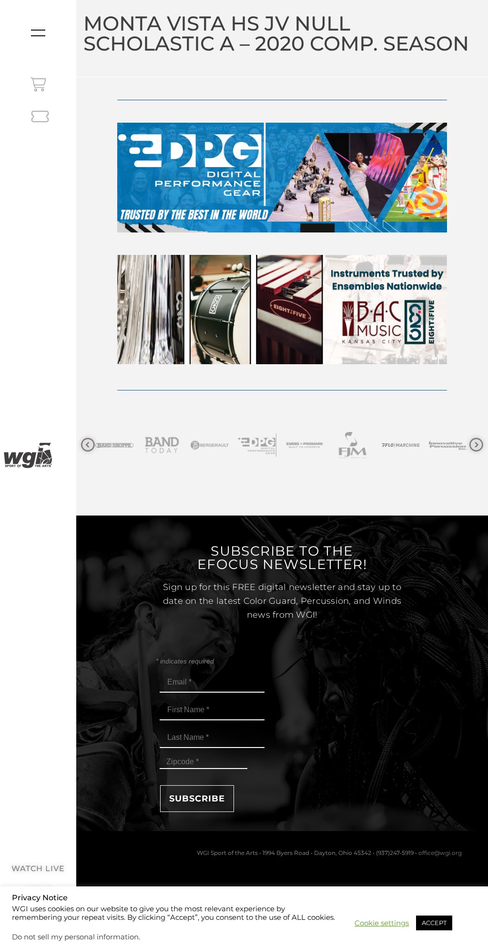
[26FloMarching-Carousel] (359, 445)
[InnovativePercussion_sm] (406, 445)
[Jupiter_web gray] (454, 445)
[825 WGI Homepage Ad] (282, 361)
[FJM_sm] (311, 445)
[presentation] (88, 445)
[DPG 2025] (282, 229)
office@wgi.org (440, 852)
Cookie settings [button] (382, 923)
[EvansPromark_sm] (263, 445)
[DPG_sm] (216, 445)
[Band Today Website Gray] (121, 445)
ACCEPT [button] (434, 923)
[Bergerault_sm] (168, 445)
